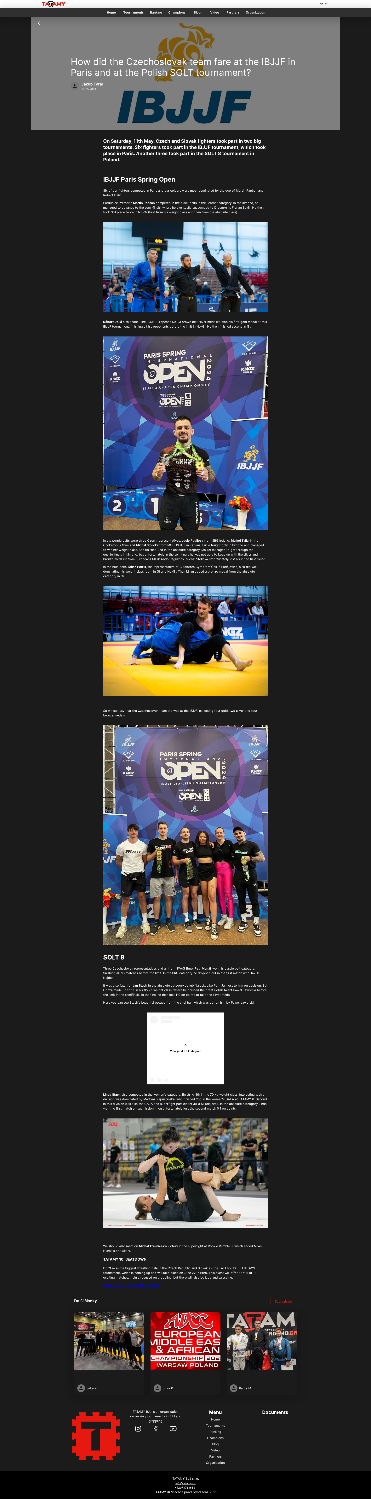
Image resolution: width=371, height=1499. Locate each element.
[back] (39, 23)
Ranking (215, 1432)
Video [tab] (214, 12)
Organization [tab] (255, 12)
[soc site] (138, 1428)
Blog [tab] (197, 12)
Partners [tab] (233, 12)
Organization (215, 1463)
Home (215, 1419)
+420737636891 (186, 1487)
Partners (215, 1456)
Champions (215, 1438)
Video (215, 1450)
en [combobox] (321, 4)
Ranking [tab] (156, 12)
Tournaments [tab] (133, 12)
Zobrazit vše (284, 1301)
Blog (215, 1444)
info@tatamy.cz (185, 1483)
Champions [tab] (177, 12)
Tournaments (215, 1425)
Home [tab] (111, 12)
